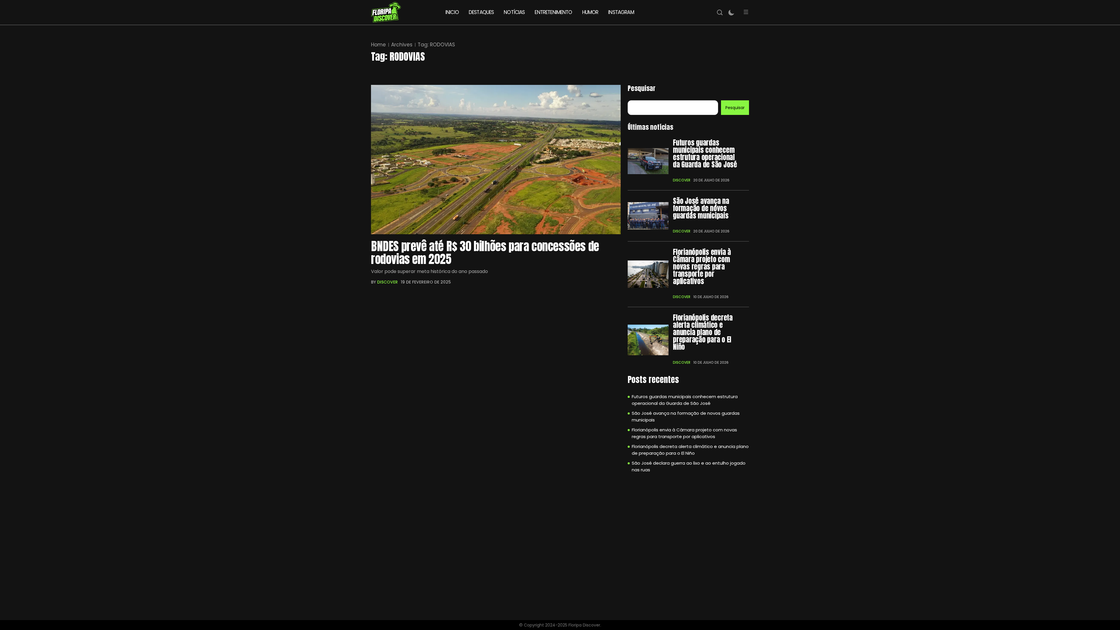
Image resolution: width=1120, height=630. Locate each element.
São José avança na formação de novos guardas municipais (701, 208)
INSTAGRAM (621, 12)
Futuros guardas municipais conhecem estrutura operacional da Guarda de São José (705, 153)
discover (387, 282)
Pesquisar (641, 88)
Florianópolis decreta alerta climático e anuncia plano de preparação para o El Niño (703, 332)
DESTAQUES (481, 12)
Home (378, 44)
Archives (401, 44)
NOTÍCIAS (514, 12)
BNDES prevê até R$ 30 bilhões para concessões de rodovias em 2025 (485, 252)
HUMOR (590, 12)
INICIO (452, 12)
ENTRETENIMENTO (553, 12)
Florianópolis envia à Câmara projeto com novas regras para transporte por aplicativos (702, 267)
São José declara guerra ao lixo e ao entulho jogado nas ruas (689, 466)
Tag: (436, 44)
